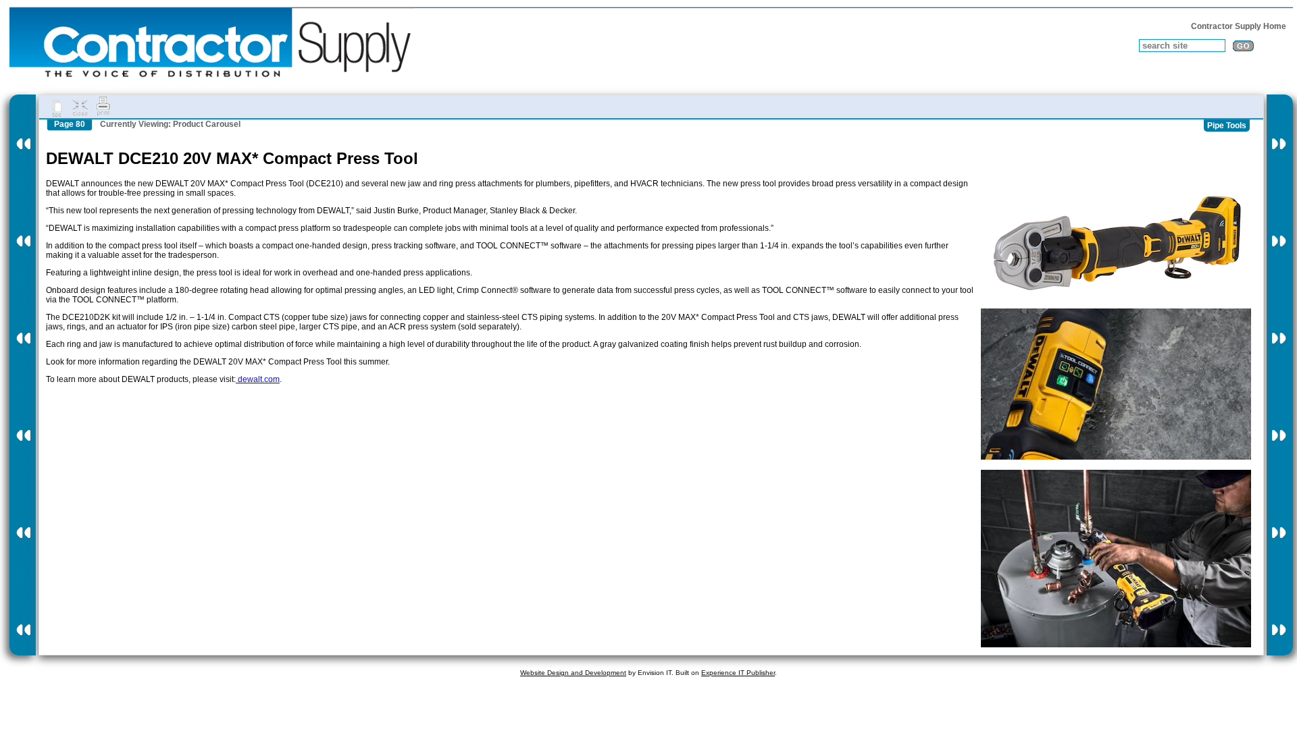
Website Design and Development (573, 672)
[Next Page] (1280, 374)
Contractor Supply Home (1238, 26)
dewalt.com (258, 379)
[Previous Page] (22, 374)
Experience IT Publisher (738, 672)
